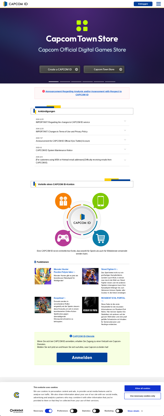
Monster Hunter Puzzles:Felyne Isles (63, 270)
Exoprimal (58, 298)
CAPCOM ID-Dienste (83, 336)
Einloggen (143, 4)
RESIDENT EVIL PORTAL (113, 298)
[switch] (73, 411)
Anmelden (82, 357)
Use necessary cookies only (142, 396)
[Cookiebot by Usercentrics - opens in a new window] (16, 411)
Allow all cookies (142, 388)
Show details (133, 411)
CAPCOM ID (15, 4)
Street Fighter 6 (108, 269)
